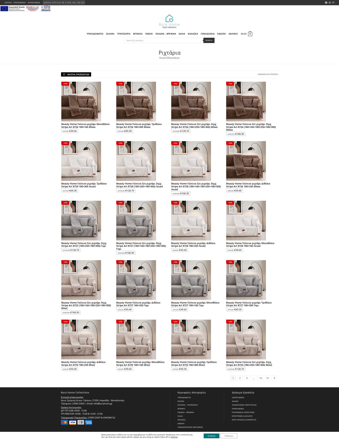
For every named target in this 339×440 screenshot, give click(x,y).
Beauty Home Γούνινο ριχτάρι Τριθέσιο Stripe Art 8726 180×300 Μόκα (139, 125)
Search (209, 40)
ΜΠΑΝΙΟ (181, 408)
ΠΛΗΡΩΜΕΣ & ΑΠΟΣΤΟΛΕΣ (243, 412)
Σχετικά (8, 2)
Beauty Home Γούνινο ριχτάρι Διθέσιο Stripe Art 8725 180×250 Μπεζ (83, 363)
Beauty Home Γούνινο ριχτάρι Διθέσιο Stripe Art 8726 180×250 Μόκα (248, 185)
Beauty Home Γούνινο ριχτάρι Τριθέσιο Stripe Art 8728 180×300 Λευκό (84, 185)
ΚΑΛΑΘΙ (235, 401)
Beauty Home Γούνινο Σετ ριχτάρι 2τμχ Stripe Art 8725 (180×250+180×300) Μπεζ (249, 363)
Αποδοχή (211, 436)
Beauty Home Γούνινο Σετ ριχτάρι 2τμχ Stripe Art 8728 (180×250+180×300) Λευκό (139, 185)
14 (260, 378)
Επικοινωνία (20, 2)
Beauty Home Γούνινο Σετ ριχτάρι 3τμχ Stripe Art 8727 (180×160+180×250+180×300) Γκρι (141, 246)
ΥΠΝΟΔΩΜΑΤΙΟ (184, 397)
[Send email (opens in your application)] (332, 2)
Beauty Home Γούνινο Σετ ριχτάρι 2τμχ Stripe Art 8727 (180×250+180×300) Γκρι (83, 244)
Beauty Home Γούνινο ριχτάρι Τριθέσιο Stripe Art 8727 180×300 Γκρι (249, 304)
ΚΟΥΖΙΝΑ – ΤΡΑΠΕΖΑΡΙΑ (188, 405)
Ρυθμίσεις (228, 436)
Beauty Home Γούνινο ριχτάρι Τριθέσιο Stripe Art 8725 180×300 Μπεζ (194, 363)
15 (267, 378)
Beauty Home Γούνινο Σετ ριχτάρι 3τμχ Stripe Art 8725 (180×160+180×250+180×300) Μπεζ (86, 305)
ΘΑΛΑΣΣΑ (182, 420)
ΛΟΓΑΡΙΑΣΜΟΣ (238, 397)
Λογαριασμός (34, 2)
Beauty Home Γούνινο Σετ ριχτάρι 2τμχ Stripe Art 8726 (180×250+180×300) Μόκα (194, 125)
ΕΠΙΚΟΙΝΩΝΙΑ (238, 408)
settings (174, 437)
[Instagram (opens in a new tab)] (329, 2)
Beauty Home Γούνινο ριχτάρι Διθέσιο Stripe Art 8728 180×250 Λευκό (193, 244)
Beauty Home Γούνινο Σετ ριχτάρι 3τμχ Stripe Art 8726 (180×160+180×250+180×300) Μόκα (251, 127)
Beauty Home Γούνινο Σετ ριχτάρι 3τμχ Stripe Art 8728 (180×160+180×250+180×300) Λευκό (196, 186)
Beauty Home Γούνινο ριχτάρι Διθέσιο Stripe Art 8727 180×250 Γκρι (138, 304)
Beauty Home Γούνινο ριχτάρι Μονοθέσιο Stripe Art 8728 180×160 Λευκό (250, 244)
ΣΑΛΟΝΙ (181, 401)
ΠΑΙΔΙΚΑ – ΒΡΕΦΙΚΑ (186, 412)
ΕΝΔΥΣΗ (181, 423)
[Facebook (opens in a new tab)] (326, 2)
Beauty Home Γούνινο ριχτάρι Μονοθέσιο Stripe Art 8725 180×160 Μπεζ (140, 363)
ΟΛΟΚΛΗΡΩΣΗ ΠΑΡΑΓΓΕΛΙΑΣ (244, 405)
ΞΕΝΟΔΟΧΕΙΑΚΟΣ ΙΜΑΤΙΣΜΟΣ (190, 427)
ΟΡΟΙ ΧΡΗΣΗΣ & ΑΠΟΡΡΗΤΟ (244, 420)
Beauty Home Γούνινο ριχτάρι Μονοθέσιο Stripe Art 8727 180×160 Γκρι (195, 304)
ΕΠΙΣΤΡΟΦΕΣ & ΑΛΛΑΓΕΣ (242, 416)
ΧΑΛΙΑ (180, 416)
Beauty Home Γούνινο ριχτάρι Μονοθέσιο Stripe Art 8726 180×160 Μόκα (85, 125)
